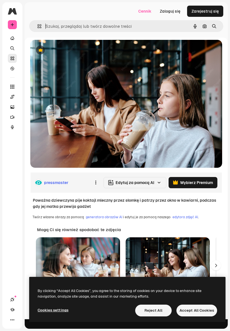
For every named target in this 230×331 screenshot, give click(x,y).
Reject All (153, 310)
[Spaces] (12, 96)
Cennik (144, 11)
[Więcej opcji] (95, 182)
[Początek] (12, 38)
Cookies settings (53, 310)
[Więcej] (12, 319)
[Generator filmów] (12, 116)
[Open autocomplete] (37, 26)
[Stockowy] (12, 58)
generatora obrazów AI (104, 217)
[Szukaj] (12, 48)
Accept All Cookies (197, 310)
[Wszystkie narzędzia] (12, 86)
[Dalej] (216, 265)
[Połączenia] (12, 299)
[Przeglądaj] (12, 68)
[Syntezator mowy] (12, 127)
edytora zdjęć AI (185, 217)
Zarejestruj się (205, 11)
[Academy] (12, 309)
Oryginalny (69, 50)
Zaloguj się (170, 11)
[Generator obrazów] (12, 106)
